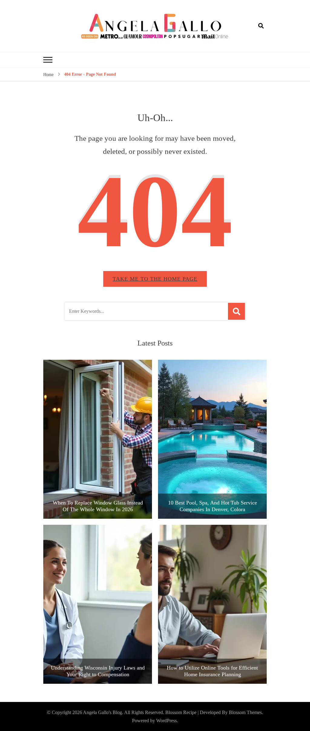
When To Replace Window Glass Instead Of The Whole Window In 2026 (98, 506)
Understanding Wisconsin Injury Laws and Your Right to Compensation (98, 671)
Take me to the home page (155, 279)
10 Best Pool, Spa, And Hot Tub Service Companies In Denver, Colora (212, 506)
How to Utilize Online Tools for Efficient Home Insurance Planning (212, 671)
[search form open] (261, 26)
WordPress (166, 720)
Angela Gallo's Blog (102, 712)
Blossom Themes (245, 712)
